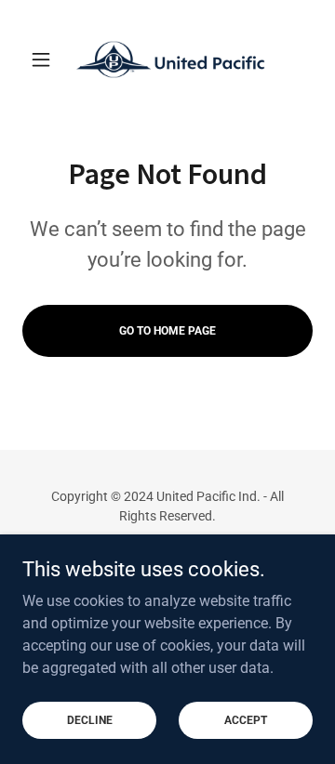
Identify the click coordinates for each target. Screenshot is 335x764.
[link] (167, 59)
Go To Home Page (167, 330)
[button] (44, 59)
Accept (245, 719)
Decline (90, 719)
